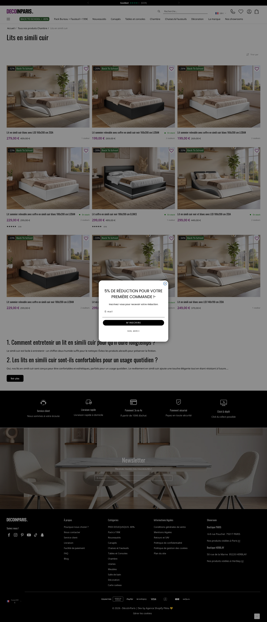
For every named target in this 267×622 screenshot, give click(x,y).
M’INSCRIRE (133, 322)
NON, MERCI (134, 331)
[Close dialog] (165, 283)
